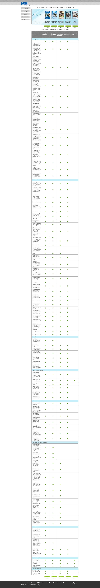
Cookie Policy (33, 582)
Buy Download (75, 25)
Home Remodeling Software (26, 13)
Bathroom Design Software (25, 16)
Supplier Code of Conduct (62, 582)
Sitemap (54, 582)
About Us (22, 582)
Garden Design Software (25, 14)
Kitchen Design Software (25, 10)
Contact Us (28, 582)
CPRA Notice (39, 582)
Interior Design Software (25, 11)
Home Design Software (25, 7)
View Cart (69, 3)
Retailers (50, 582)
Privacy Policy (45, 582)
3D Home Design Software (25, 17)
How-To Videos (24, 19)
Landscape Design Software (26, 8)
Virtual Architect (23, 5)
